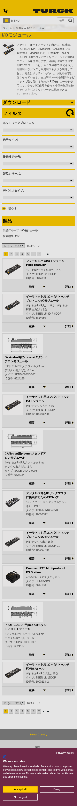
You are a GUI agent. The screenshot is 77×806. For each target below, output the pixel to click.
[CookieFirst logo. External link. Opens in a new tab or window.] (4, 757)
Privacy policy (65, 752)
